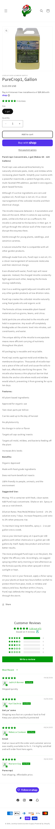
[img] (9, 678)
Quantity (6, 118)
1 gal (7, 111)
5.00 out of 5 (35, 628)
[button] (6, 11)
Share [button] (8, 604)
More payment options (27, 150)
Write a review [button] (27, 659)
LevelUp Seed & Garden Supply (22, 824)
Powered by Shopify (42, 824)
